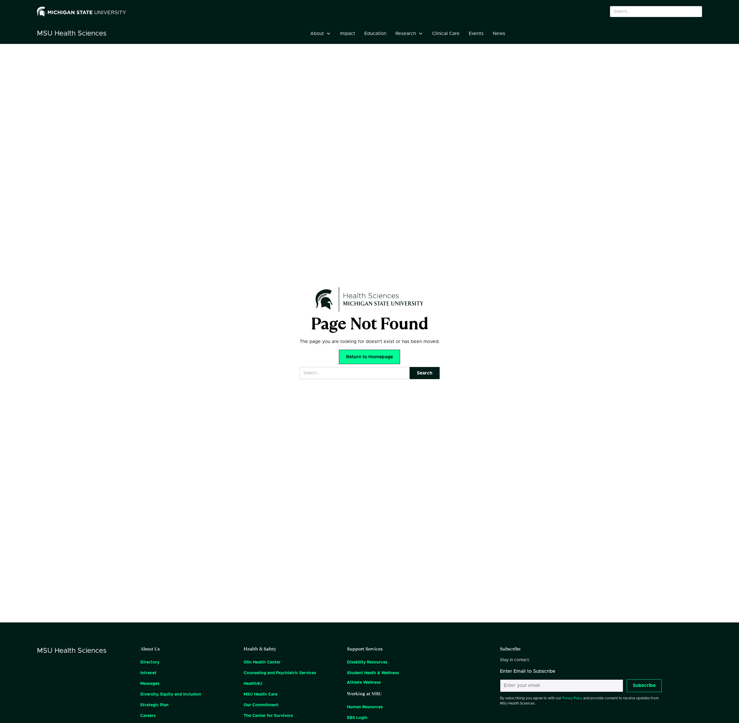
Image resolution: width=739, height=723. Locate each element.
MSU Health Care (260, 694)
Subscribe (644, 685)
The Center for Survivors (268, 716)
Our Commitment (261, 705)
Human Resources (365, 707)
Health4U (253, 684)
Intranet (148, 673)
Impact (347, 33)
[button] (320, 33)
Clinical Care (446, 33)
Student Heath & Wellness (373, 673)
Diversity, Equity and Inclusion (170, 694)
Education (375, 33)
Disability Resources (367, 662)
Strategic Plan (154, 705)
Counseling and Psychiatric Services (280, 673)
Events (476, 33)
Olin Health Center (262, 662)
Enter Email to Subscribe (527, 671)
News (499, 33)
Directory (149, 662)
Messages (149, 684)
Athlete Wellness (364, 683)
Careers (148, 716)
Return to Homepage (369, 357)
